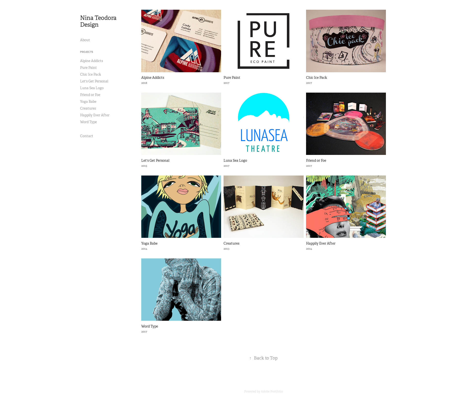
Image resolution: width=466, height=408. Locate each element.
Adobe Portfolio (272, 391)
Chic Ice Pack (90, 74)
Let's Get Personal (94, 81)
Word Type (88, 122)
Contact (86, 136)
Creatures (88, 108)
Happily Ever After (94, 115)
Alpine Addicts (91, 61)
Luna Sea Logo (92, 88)
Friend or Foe (90, 95)
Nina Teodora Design (99, 21)
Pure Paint (88, 67)
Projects (86, 52)
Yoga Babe (88, 101)
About (85, 40)
